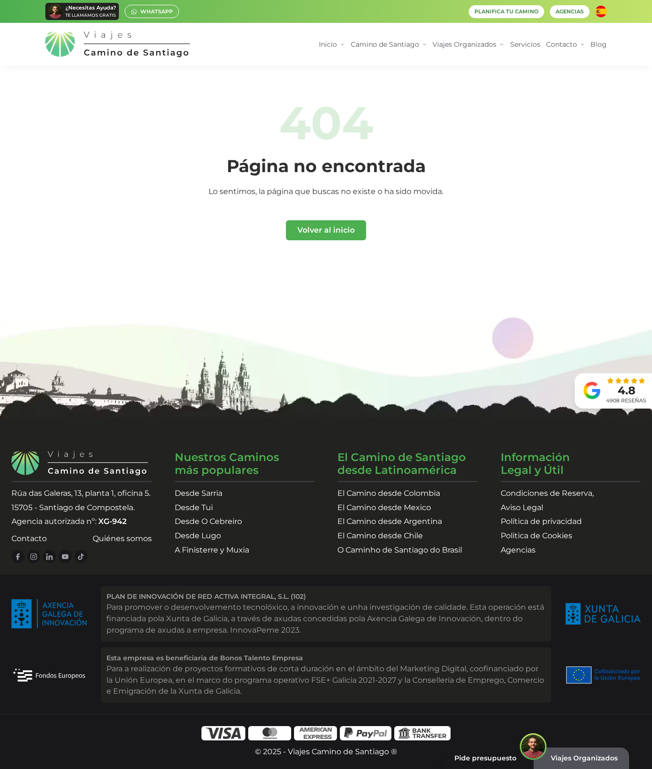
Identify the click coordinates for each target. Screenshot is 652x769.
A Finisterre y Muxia (212, 549)
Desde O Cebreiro (208, 521)
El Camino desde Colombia (388, 493)
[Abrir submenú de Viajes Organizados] (502, 44)
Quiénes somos (122, 538)
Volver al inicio (326, 230)
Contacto (29, 538)
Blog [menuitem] (598, 44)
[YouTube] (65, 556)
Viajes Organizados (584, 758)
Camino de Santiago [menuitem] (385, 44)
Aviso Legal (522, 507)
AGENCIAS (570, 12)
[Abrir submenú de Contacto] (582, 44)
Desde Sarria (198, 493)
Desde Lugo (198, 535)
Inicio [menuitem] (328, 44)
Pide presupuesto (485, 758)
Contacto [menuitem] (561, 44)
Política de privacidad (541, 521)
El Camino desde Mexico (384, 507)
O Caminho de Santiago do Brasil (399, 549)
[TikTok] (80, 556)
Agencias (518, 549)
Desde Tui (194, 507)
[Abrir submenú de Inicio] (342, 44)
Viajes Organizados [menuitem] (464, 44)
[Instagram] (33, 556)
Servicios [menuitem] (525, 44)
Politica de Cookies (536, 535)
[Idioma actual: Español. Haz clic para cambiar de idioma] (601, 11)
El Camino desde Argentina (389, 521)
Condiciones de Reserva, (547, 493)
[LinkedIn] (49, 556)
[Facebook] (17, 556)
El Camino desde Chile (380, 535)
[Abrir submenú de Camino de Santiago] (424, 44)
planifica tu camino (506, 12)
